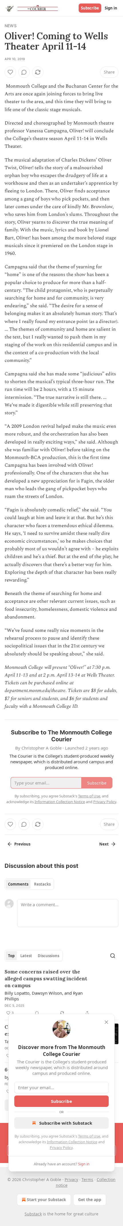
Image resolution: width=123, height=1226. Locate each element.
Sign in (111, 8)
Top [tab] (11, 955)
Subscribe (90, 8)
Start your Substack (46, 1199)
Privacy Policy (61, 1147)
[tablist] (29, 884)
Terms (87, 1179)
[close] (106, 1022)
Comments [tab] (18, 884)
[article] (61, 992)
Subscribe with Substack (65, 1123)
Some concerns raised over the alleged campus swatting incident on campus (46, 979)
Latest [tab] (26, 955)
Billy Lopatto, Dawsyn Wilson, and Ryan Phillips (44, 996)
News (11, 25)
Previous (22, 844)
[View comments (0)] (24, 72)
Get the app (89, 1199)
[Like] (10, 72)
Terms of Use (89, 1136)
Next (104, 844)
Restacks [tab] (42, 884)
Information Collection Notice (72, 1141)
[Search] (112, 955)
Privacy (71, 1179)
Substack (33, 1214)
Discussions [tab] (48, 955)
